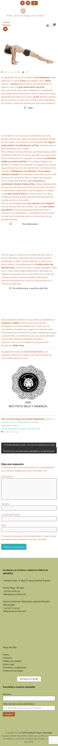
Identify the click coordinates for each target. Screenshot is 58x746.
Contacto (7, 658)
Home (6, 654)
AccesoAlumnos (6, 23)
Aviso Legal (8, 664)
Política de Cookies (12, 661)
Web (3, 525)
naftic (26, 72)
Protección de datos (13, 671)
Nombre (6, 504)
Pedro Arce (18, 345)
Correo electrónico (11, 514)
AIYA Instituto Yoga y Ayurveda (37, 733)
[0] (52, 26)
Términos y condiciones (14, 667)
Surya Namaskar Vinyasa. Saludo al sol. (20, 428)
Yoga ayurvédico (9, 425)
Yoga (16, 432)
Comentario (7, 476)
